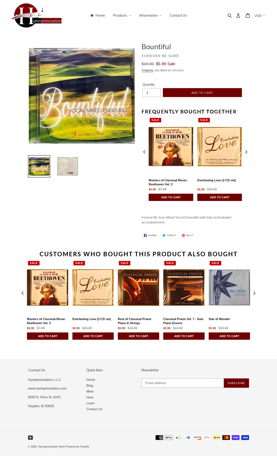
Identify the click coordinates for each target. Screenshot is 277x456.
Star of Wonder (219, 319)
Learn (90, 403)
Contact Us (94, 409)
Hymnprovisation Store (51, 446)
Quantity (149, 84)
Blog (89, 385)
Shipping (147, 70)
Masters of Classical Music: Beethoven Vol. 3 (168, 182)
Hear (89, 397)
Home (90, 379)
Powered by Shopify (77, 446)
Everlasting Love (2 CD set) (216, 180)
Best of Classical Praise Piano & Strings (134, 321)
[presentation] (144, 151)
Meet (89, 391)
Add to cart (171, 197)
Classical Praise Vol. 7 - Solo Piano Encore (183, 321)
